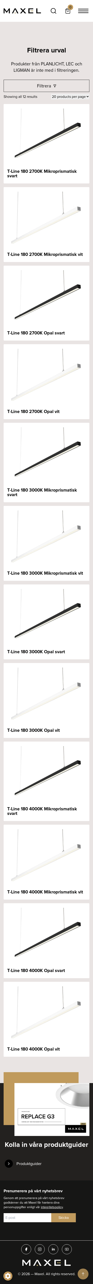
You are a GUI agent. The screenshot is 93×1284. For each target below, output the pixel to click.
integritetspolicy (52, 1207)
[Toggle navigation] (83, 10)
